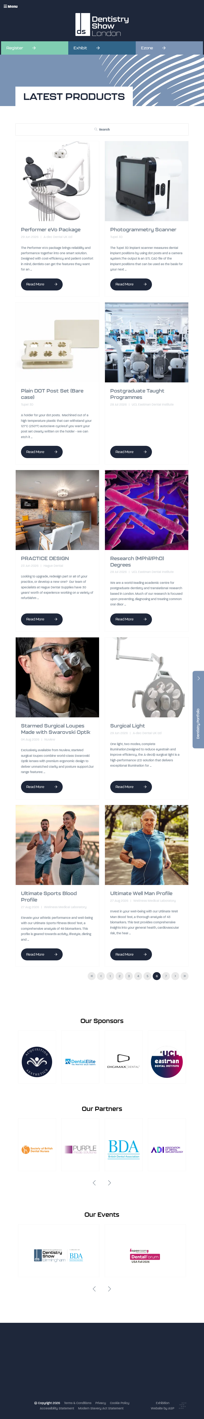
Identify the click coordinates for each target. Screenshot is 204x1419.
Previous (94, 1183)
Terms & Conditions (77, 1403)
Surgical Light (127, 726)
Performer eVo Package (50, 229)
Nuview (49, 739)
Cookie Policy (119, 1403)
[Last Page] (185, 976)
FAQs (76, 1370)
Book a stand (82, 1359)
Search (104, 129)
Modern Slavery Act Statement (101, 1408)
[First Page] (92, 976)
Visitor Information (86, 1348)
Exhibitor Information (88, 1353)
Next (109, 1183)
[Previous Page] (101, 976)
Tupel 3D (116, 237)
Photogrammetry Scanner (143, 229)
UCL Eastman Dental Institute (152, 404)
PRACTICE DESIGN (45, 558)
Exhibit (80, 48)
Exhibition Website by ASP (162, 1405)
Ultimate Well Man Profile (141, 893)
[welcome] (102, 24)
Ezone (147, 48)
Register (14, 48)
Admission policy (85, 1364)
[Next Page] (175, 976)
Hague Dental (53, 566)
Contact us (81, 1375)
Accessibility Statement (57, 1408)
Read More (35, 284)
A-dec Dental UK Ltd (57, 237)
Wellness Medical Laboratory (65, 907)
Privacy (100, 1403)
